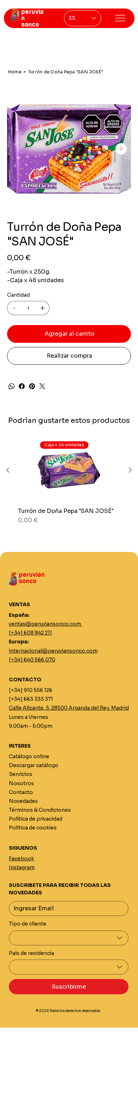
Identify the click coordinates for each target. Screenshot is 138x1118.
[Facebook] (21, 386)
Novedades (23, 801)
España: (19, 615)
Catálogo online (29, 756)
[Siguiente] (130, 470)
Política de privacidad (35, 819)
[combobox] (68, 937)
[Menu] (120, 18)
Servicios (20, 774)
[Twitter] (42, 386)
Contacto (21, 792)
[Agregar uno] (42, 308)
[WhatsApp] (11, 386)
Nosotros (21, 783)
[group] (69, 481)
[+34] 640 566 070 (32, 659)
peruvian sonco (32, 578)
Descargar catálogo (33, 765)
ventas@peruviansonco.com (45, 624)
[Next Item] (121, 149)
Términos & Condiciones (40, 810)
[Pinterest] (32, 386)
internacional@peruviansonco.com (53, 651)
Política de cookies (33, 827)
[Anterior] (8, 470)
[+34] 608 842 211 (30, 633)
